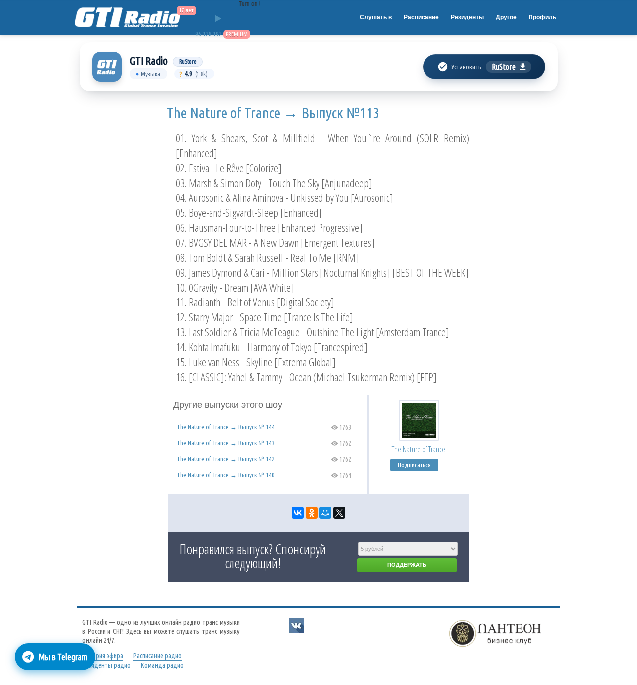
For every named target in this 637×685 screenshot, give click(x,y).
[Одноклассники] (312, 513)
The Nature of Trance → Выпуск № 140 (226, 474)
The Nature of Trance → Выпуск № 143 (226, 442)
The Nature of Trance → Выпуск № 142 (226, 458)
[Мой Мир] (325, 513)
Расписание (421, 17)
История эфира (102, 656)
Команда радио (162, 665)
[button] (484, 66)
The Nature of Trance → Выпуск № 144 (226, 426)
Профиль (542, 17)
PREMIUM (237, 34)
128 (207, 34)
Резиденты (467, 17)
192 (217, 34)
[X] (339, 513)
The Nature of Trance (418, 449)
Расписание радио (157, 656)
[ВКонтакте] (298, 513)
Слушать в (376, 17)
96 (198, 34)
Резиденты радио (106, 665)
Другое (506, 17)
